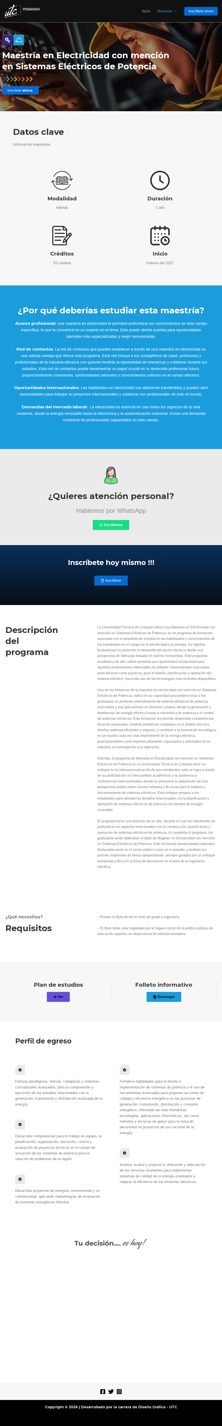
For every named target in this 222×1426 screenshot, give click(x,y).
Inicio (146, 11)
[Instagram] (119, 1391)
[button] (174, 11)
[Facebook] (103, 1391)
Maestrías (164, 11)
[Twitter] (111, 1391)
